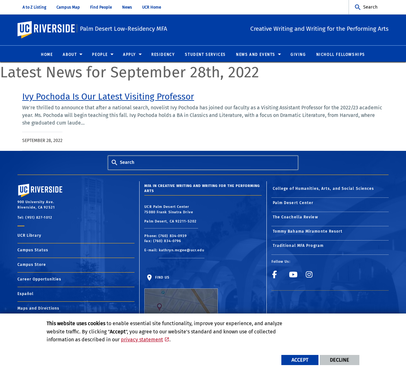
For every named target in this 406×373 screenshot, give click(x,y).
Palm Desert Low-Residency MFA (123, 28)
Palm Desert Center (293, 203)
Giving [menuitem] (298, 54)
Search (370, 7)
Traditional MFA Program (298, 245)
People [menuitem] (100, 54)
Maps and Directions (38, 308)
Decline (339, 360)
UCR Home (151, 7)
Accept (299, 360)
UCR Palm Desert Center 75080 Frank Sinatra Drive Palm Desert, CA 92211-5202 (171, 214)
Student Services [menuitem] (205, 54)
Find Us (161, 277)
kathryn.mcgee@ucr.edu (181, 250)
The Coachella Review (295, 217)
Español (25, 294)
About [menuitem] (70, 54)
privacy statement (142, 340)
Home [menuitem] (47, 54)
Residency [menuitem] (163, 54)
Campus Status (32, 250)
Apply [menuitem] (129, 54)
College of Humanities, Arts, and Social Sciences (323, 188)
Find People (101, 7)
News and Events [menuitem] (255, 54)
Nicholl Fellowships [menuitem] (340, 54)
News (127, 7)
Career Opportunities (39, 279)
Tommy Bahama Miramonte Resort (308, 231)
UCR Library (29, 235)
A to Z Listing (34, 7)
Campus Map (68, 7)
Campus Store (31, 264)
